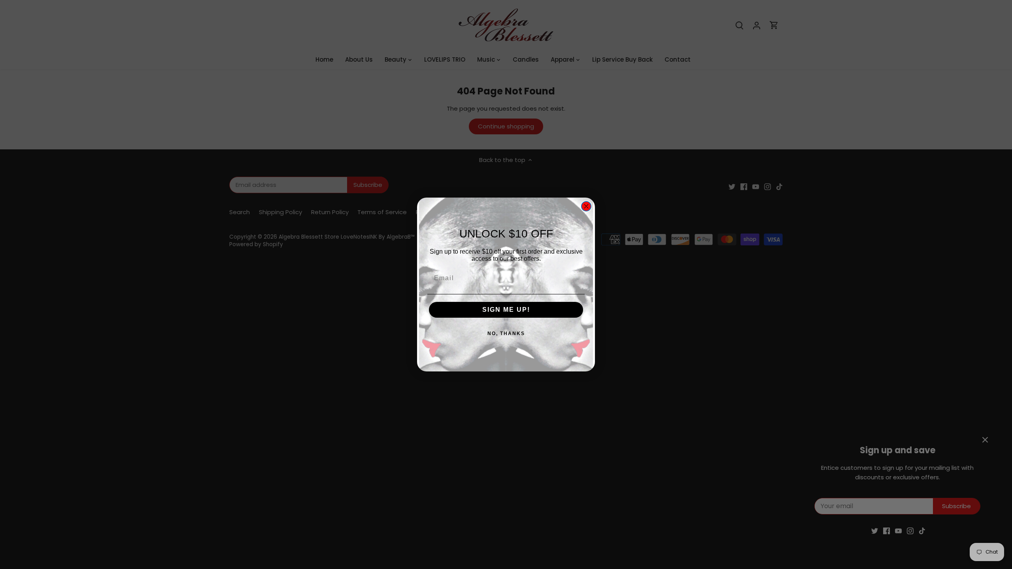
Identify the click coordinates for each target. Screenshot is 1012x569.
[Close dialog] (586, 206)
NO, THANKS (506, 333)
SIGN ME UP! (506, 309)
